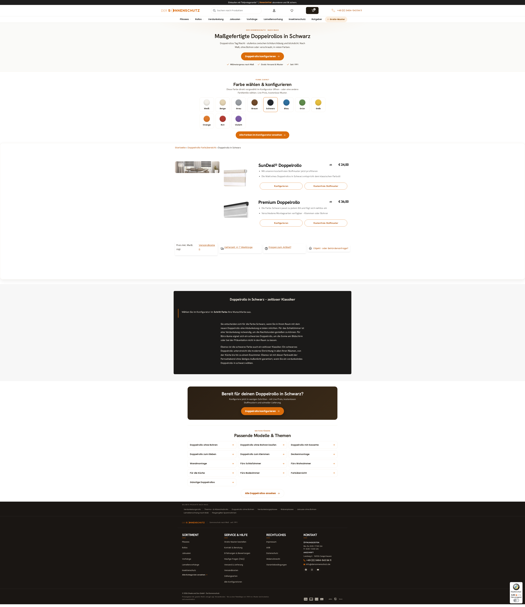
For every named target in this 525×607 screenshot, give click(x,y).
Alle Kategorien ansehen (193, 574)
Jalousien (235, 19)
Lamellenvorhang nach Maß (196, 513)
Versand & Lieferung (233, 564)
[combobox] (239, 10)
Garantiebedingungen (276, 564)
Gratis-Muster (337, 19)
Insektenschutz (297, 19)
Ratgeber (317, 19)
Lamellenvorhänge (190, 564)
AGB (268, 547)
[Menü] (521, 583)
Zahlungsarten (230, 576)
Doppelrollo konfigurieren (260, 56)
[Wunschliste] (292, 10)
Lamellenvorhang (273, 19)
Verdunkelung (216, 19)
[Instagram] (312, 569)
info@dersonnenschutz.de (318, 564)
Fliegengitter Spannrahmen (224, 513)
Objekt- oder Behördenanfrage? (330, 248)
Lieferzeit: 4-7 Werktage (238, 247)
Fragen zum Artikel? (280, 247)
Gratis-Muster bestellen (235, 542)
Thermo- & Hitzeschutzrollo (216, 509)
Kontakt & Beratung (233, 547)
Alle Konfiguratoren (233, 582)
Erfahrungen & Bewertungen (237, 553)
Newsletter (265, 2)
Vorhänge (252, 19)
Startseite (180, 147)
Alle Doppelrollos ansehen (260, 493)
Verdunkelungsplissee (267, 509)
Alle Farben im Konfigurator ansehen (260, 134)
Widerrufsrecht (273, 559)
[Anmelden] (274, 10)
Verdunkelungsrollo (192, 509)
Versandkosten (231, 570)
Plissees (184, 19)
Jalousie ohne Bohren (306, 509)
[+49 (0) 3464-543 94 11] (333, 10)
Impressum (271, 542)
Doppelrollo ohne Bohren (243, 509)
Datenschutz (272, 553)
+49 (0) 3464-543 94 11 (349, 10)
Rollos (198, 19)
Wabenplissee (287, 509)
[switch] (516, 600)
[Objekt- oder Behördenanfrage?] (310, 248)
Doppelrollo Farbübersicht (202, 147)
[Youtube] (318, 569)
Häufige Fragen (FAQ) (234, 559)
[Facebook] (306, 569)
